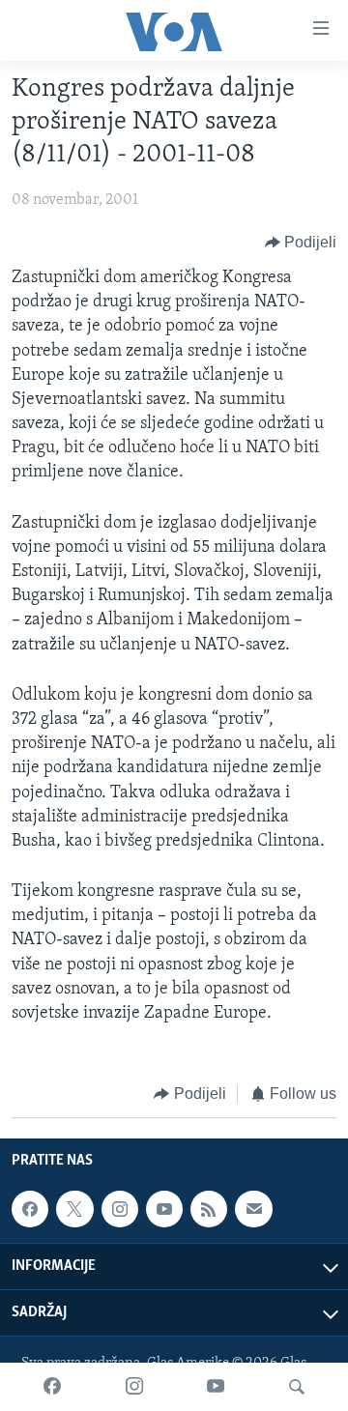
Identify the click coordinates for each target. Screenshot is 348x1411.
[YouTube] (216, 1387)
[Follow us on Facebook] (30, 1209)
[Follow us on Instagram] (120, 1209)
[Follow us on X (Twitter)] (74, 1209)
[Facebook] (52, 1387)
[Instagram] (134, 1387)
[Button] (301, 242)
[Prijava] (253, 1209)
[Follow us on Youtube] (164, 1209)
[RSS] (208, 1209)
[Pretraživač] (297, 1387)
